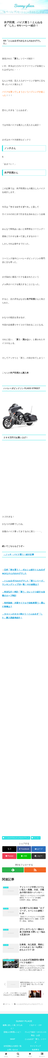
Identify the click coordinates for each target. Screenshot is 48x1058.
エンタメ (37, 838)
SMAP (12, 1039)
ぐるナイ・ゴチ (35, 1025)
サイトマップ (35, 1046)
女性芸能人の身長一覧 (13, 1046)
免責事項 (35, 1050)
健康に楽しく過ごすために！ (12, 1026)
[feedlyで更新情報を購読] (13, 869)
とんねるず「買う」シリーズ (35, 1040)
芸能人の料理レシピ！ (13, 1032)
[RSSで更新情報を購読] (35, 869)
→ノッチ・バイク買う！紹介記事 (18, 554)
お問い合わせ (12, 1050)
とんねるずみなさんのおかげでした (17, 838)
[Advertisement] (24, 482)
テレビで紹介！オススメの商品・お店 (35, 1033)
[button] (38, 856)
